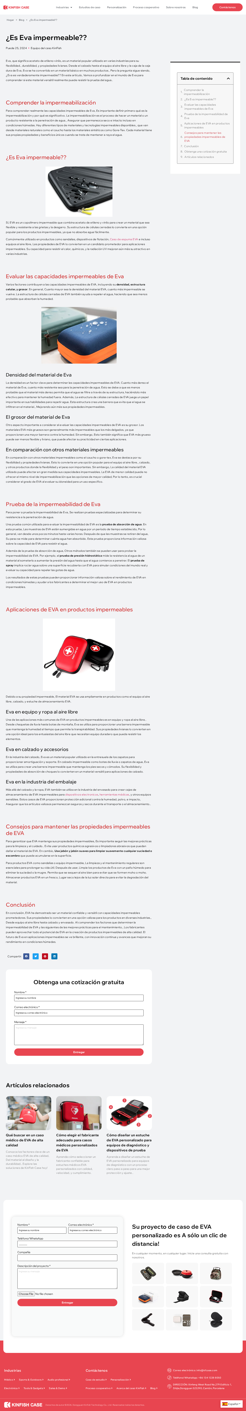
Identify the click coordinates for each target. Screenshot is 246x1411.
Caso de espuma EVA (124, 239)
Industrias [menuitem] (62, 7)
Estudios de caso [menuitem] (89, 7)
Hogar (10, 19)
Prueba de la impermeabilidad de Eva (206, 116)
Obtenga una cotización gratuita (205, 151)
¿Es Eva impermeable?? (200, 99)
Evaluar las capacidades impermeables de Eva (200, 106)
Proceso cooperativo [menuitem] (146, 7)
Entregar (79, 1052)
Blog (21, 19)
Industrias (12, 1370)
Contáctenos (97, 1370)
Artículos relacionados (199, 157)
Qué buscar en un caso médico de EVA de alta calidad (25, 1140)
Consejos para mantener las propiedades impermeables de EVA (204, 136)
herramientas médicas (114, 794)
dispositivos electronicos (81, 794)
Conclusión (191, 146)
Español (233, 1404)
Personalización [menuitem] (117, 7)
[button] (26, 956)
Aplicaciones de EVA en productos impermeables (207, 125)
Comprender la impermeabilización (197, 92)
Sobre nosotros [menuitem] (176, 7)
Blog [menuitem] (195, 7)
